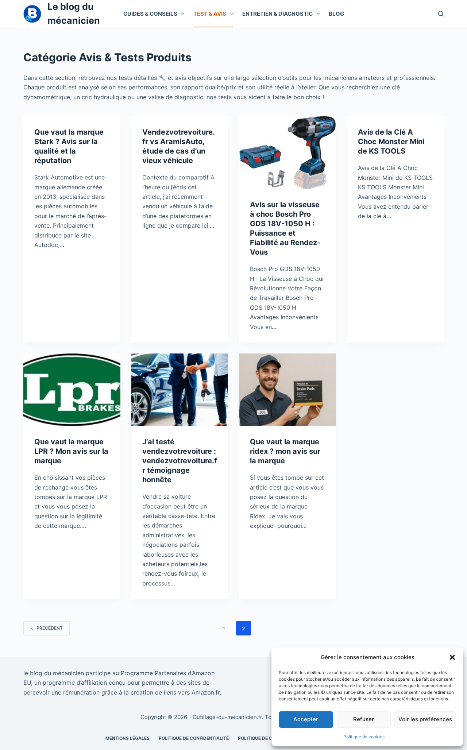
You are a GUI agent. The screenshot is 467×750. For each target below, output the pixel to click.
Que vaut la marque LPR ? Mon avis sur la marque (71, 451)
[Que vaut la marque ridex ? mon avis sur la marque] (287, 389)
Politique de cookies (364, 736)
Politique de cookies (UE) (268, 738)
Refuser (363, 719)
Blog (336, 13)
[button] (452, 657)
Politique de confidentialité (194, 738)
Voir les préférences (425, 719)
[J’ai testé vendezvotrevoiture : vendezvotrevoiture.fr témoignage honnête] (179, 389)
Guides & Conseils (150, 13)
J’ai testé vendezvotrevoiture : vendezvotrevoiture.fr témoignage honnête (179, 460)
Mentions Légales (127, 738)
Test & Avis (209, 13)
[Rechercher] (441, 13)
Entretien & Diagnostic (277, 13)
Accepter (305, 719)
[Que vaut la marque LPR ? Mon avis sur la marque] (71, 389)
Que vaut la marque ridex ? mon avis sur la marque (285, 451)
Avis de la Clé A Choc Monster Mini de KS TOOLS (391, 141)
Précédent (49, 628)
